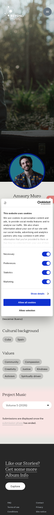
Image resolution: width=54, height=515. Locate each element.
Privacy (39, 507)
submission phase (12, 422)
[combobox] (27, 405)
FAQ (9, 502)
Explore (15, 486)
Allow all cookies (27, 302)
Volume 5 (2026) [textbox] (16, 405)
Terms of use (13, 507)
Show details (37, 293)
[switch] (46, 263)
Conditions (13, 511)
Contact (40, 502)
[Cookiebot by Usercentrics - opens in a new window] (38, 203)
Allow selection (27, 310)
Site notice (41, 511)
